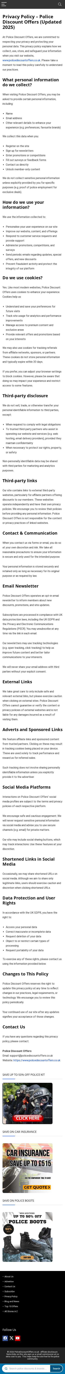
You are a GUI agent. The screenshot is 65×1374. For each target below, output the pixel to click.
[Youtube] (17, 1338)
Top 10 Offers (11, 1306)
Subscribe (9, 1291)
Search (56, 1368)
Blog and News (11, 1301)
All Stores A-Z (11, 1311)
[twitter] (11, 1338)
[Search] (60, 4)
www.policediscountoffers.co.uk (21, 60)
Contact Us (9, 1286)
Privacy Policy (10, 1296)
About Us (9, 1276)
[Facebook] (5, 1338)
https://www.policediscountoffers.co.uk (37, 1060)
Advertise (9, 1281)
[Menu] (4, 4)
